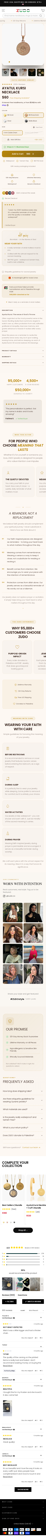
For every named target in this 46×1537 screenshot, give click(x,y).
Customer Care (9, 1513)
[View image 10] (41, 72)
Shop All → (23, 1230)
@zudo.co (10, 896)
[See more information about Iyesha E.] (41, 1380)
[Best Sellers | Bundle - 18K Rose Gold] (7, 1222)
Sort (23, 1310)
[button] (9, 1209)
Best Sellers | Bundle (12, 1205)
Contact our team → (31, 1147)
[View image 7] (14, 72)
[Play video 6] (5, 72)
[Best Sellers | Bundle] (13, 1188)
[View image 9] (32, 72)
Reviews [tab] (8, 1295)
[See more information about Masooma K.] (41, 1429)
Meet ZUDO (7, 1502)
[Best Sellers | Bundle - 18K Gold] (4, 1222)
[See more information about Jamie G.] (41, 1456)
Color (4, 110)
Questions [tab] (22, 1295)
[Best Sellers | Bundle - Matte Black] (14, 1222)
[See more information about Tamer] (41, 1347)
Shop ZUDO (7, 1507)
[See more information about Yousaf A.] (41, 1318)
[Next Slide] (42, 1284)
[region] (23, 1284)
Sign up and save (11, 1518)
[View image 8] (23, 72)
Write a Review (35, 1302)
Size (3, 127)
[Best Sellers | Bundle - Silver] (11, 1222)
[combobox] (23, 15)
